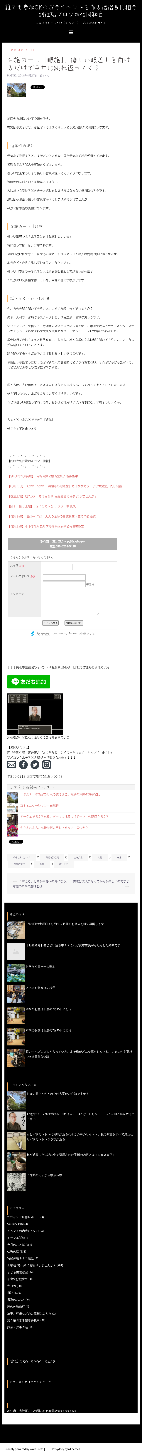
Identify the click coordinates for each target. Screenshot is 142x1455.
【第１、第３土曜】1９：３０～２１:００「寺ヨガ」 (42, 506)
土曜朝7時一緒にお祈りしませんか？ (31, 1265)
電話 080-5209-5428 (33, 1362)
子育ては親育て (17, 1279)
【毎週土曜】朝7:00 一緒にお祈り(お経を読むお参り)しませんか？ (52, 496)
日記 (33, 50)
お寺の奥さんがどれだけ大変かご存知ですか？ (58, 1093)
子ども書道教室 (17, 1272)
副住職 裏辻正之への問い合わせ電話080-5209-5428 (41, 1411)
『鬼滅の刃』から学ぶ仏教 (44, 1175)
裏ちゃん (44, 75)
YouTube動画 (15, 1224)
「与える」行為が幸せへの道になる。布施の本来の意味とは (60, 794)
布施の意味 (19, 864)
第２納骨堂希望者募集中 (23, 1320)
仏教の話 (17, 50)
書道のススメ (16, 1299)
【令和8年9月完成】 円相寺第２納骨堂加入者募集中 (42, 476)
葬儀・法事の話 (17, 1327)
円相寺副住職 (52, 857)
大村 (100, 857)
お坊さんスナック (22, 857)
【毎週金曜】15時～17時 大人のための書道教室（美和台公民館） (52, 516)
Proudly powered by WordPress (23, 1449)
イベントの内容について (23, 1231)
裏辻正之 (63, 864)
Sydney (59, 1449)
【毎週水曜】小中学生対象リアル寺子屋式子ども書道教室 (45, 526)
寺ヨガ (11, 1286)
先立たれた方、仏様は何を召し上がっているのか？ (54, 827)
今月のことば (16, 1244)
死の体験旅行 (16, 1306)
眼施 (42, 864)
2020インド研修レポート (23, 1217)
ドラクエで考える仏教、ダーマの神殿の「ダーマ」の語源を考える (64, 816)
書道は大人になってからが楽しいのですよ (101, 881)
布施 (119, 857)
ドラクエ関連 (16, 1238)
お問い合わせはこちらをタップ (30, 1382)
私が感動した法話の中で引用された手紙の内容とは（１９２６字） (71, 1154)
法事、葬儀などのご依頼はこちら (29, 1313)
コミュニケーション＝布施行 (39, 805)
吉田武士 (78, 857)
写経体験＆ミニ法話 (20, 1258)
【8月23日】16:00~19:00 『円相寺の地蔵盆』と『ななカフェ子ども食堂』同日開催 (64, 486)
